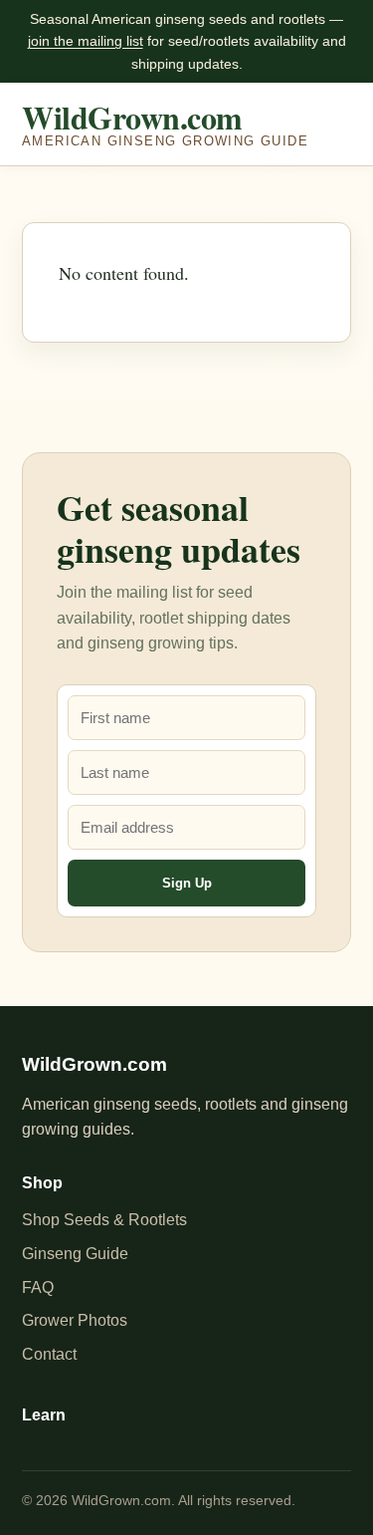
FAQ (38, 1287)
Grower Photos (74, 1320)
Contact (49, 1354)
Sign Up (187, 883)
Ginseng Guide (75, 1253)
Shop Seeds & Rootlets (104, 1219)
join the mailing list (85, 41)
